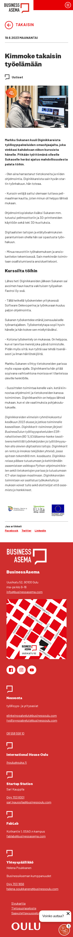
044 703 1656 (15, 884)
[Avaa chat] (64, 930)
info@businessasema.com (24, 592)
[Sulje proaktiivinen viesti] (68, 913)
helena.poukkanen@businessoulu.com (32, 889)
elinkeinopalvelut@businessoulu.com (31, 715)
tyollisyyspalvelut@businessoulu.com (31, 720)
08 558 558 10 (15, 733)
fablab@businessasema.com (26, 836)
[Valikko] (68, 5)
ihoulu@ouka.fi (16, 762)
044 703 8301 (15, 797)
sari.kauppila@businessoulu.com (28, 802)
